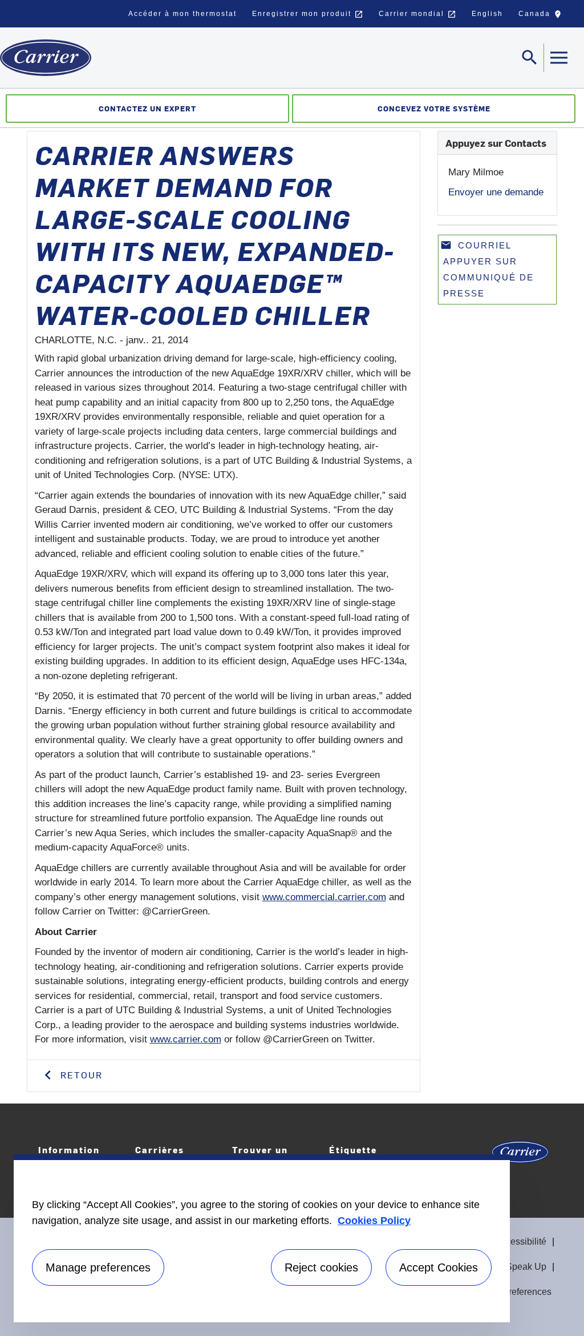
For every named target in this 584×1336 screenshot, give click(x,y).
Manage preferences (98, 1267)
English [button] (487, 14)
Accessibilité (520, 1241)
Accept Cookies (438, 1267)
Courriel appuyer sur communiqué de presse (487, 268)
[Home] (45, 57)
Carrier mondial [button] (417, 14)
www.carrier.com (185, 1039)
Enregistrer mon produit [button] (307, 14)
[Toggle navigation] (558, 57)
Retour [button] (80, 1074)
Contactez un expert (147, 108)
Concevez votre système (434, 108)
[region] (262, 1238)
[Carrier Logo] (520, 1155)
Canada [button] (542, 16)
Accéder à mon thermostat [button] (182, 14)
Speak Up (526, 1266)
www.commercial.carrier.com (324, 897)
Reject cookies (321, 1267)
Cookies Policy (374, 1220)
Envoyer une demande (496, 192)
